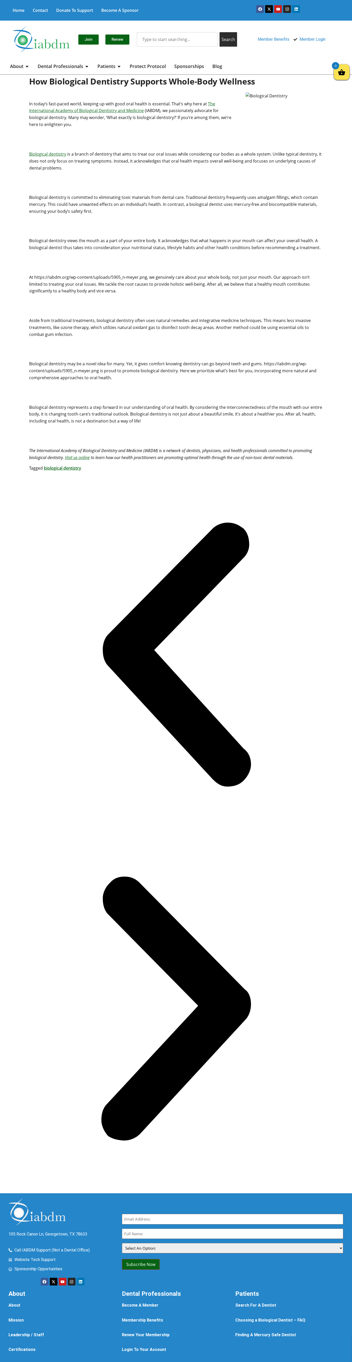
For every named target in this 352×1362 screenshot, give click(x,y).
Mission (16, 1320)
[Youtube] (278, 9)
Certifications (22, 1349)
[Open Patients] (119, 66)
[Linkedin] (296, 9)
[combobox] (177, 39)
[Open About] (27, 66)
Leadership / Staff (26, 1334)
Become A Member (140, 1305)
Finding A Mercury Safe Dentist (265, 1334)
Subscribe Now (140, 1264)
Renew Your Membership (146, 1334)
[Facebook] (260, 9)
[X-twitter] (269, 9)
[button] (176, 656)
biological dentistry (62, 468)
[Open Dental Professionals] (87, 66)
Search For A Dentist (255, 1305)
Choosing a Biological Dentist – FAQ (270, 1320)
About (14, 1305)
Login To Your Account (144, 1349)
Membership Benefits (142, 1320)
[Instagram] (287, 9)
